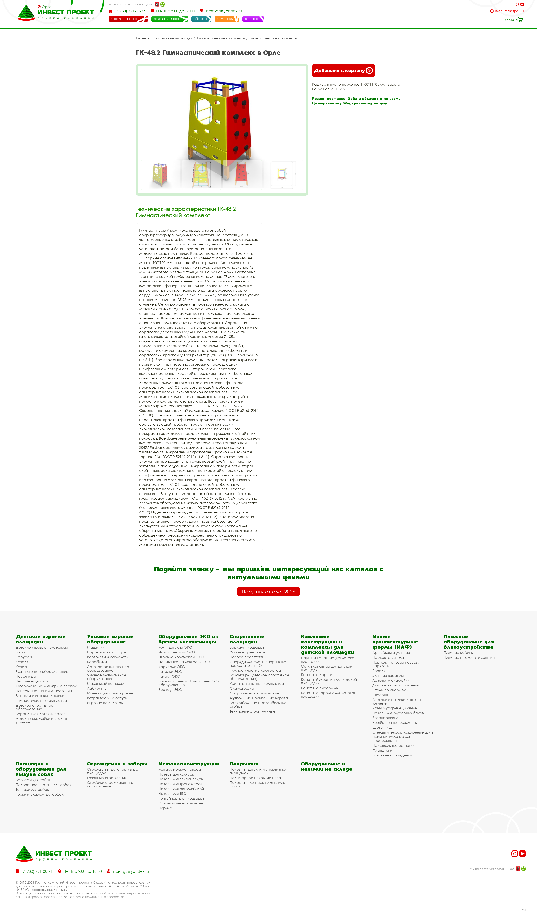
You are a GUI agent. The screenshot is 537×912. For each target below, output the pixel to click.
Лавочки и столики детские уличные (396, 701)
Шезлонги (380, 695)
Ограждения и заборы (117, 763)
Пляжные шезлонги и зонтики (469, 657)
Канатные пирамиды (319, 688)
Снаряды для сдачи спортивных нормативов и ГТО (258, 663)
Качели (22, 666)
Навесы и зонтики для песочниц (44, 691)
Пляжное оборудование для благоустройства (469, 642)
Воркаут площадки (247, 647)
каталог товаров (124, 19)
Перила (165, 808)
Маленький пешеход (105, 683)
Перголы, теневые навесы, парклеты (395, 664)
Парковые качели (388, 657)
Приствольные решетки (393, 745)
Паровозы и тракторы (106, 652)
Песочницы (26, 676)
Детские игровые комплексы (42, 647)
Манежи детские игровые (110, 693)
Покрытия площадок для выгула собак (257, 784)
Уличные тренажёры (248, 652)
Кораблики (97, 662)
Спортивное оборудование (254, 693)
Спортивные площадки (173, 38)
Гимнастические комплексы (221, 38)
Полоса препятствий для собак (44, 784)
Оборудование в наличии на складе (326, 766)
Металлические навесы (179, 769)
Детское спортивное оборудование (34, 707)
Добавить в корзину (339, 70)
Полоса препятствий (248, 657)
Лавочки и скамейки (390, 680)
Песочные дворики (32, 681)
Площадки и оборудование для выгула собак (41, 769)
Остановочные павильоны (181, 803)
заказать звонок (167, 19)
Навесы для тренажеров (180, 784)
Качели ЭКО (169, 676)
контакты (252, 19)
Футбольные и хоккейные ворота (259, 698)
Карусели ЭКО (171, 666)
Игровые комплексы (105, 703)
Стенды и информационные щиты (403, 732)
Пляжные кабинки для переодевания (391, 738)
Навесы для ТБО (172, 793)
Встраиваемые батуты (107, 698)
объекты (200, 19)
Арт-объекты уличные (391, 652)
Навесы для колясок (176, 774)
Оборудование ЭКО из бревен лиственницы (188, 639)
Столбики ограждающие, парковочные (110, 784)
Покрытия (244, 763)
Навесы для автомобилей (181, 788)
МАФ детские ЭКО (175, 647)
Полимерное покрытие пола (255, 777)
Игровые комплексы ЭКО (181, 657)
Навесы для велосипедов (180, 779)
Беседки (379, 670)
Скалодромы (242, 688)
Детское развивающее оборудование (108, 668)
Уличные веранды (388, 675)
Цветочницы (382, 727)
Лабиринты (97, 688)
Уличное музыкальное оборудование (106, 676)
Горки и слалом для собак (40, 794)
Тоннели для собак (32, 789)
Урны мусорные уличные (394, 708)
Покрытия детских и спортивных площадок (258, 771)
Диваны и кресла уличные (395, 685)
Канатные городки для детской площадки (328, 694)
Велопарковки (385, 717)
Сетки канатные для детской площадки (326, 668)
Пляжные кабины (458, 652)
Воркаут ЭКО (170, 689)
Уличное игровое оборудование (110, 639)
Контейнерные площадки (181, 798)
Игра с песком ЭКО (176, 652)
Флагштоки (382, 750)
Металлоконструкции (188, 763)
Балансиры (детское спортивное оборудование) (259, 676)
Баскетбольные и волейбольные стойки (258, 704)
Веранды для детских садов (40, 713)
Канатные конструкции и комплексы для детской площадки (327, 644)
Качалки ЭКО (170, 671)
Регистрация (514, 11)
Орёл (47, 7)
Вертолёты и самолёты (107, 657)
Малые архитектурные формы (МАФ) (395, 642)
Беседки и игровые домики (40, 695)
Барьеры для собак (33, 780)
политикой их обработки (104, 897)
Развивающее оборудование (42, 671)
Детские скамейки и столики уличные (42, 720)
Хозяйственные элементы (394, 722)
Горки (21, 652)
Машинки (95, 647)
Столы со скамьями (390, 690)
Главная (142, 38)
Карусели (24, 657)
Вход (498, 11)
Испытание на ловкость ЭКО (184, 662)
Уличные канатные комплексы (257, 683)
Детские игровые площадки (40, 639)
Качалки (23, 662)
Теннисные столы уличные (252, 711)
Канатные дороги (316, 674)
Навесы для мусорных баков (398, 713)
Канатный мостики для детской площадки (329, 681)
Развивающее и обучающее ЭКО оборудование (188, 682)
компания (225, 19)
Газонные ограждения (392, 755)
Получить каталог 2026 (268, 591)
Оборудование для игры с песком (46, 686)
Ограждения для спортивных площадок (112, 771)
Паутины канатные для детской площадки (328, 659)
